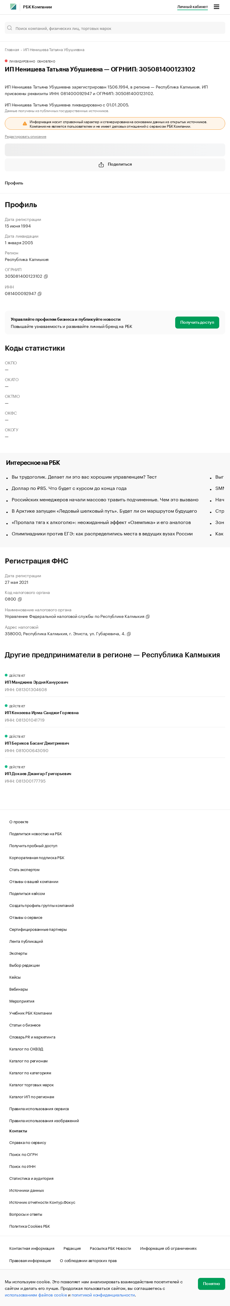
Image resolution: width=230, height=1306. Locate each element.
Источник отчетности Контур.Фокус (42, 1202)
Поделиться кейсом (27, 893)
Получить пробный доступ (33, 845)
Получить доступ (197, 322)
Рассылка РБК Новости (110, 1248)
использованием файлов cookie (36, 1294)
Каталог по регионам (28, 1060)
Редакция (72, 1248)
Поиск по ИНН (22, 1166)
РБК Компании (37, 7)
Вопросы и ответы (25, 1214)
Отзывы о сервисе (25, 917)
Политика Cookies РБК (29, 1226)
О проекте (18, 821)
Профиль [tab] (14, 183)
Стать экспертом (24, 869)
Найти (214, 28)
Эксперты (18, 953)
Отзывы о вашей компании (33, 881)
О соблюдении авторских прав (88, 1260)
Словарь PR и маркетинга (32, 1036)
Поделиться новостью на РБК (35, 833)
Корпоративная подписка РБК (36, 857)
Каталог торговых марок (31, 1084)
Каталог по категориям (30, 1072)
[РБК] (13, 7)
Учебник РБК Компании (30, 1012)
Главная (12, 49)
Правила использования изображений (44, 1120)
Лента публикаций (26, 941)
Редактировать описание (25, 136)
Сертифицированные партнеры (38, 929)
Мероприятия (21, 1000)
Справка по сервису (27, 1142)
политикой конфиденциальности (103, 1294)
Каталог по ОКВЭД (26, 1048)
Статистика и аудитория (31, 1178)
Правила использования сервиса (39, 1108)
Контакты (18, 1131)
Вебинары (18, 989)
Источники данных (26, 1190)
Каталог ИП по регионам (31, 1096)
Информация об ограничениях (168, 1248)
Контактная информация (32, 1248)
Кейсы (15, 977)
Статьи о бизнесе (24, 1024)
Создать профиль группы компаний (41, 905)
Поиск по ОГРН (23, 1154)
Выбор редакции (24, 965)
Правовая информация (30, 1260)
